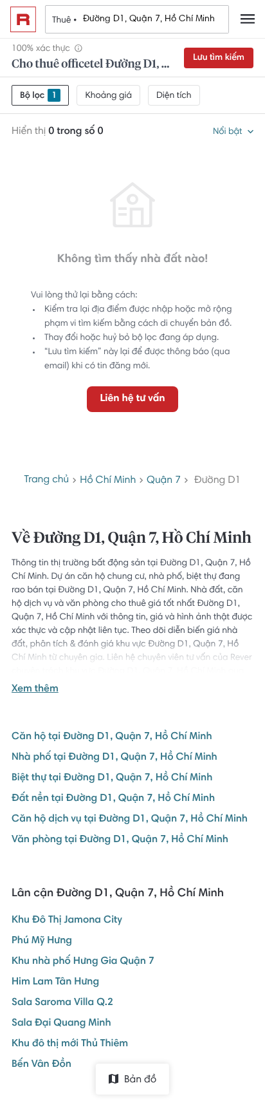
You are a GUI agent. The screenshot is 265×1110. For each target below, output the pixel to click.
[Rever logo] (23, 19)
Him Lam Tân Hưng (55, 982)
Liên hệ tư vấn (132, 399)
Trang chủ (46, 480)
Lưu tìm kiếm (218, 57)
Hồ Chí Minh (108, 481)
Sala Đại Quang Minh (61, 1024)
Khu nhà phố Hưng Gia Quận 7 (83, 962)
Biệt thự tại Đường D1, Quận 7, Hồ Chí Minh (112, 778)
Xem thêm (35, 689)
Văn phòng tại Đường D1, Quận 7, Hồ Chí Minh (120, 840)
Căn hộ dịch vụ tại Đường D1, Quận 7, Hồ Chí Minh (130, 819)
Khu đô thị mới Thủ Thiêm (70, 1044)
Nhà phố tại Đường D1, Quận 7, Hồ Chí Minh (114, 758)
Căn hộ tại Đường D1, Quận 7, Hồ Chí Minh (112, 737)
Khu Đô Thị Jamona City (67, 921)
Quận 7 (164, 481)
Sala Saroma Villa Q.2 (62, 1003)
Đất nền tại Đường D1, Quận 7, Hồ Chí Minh (113, 799)
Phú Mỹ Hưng (42, 941)
